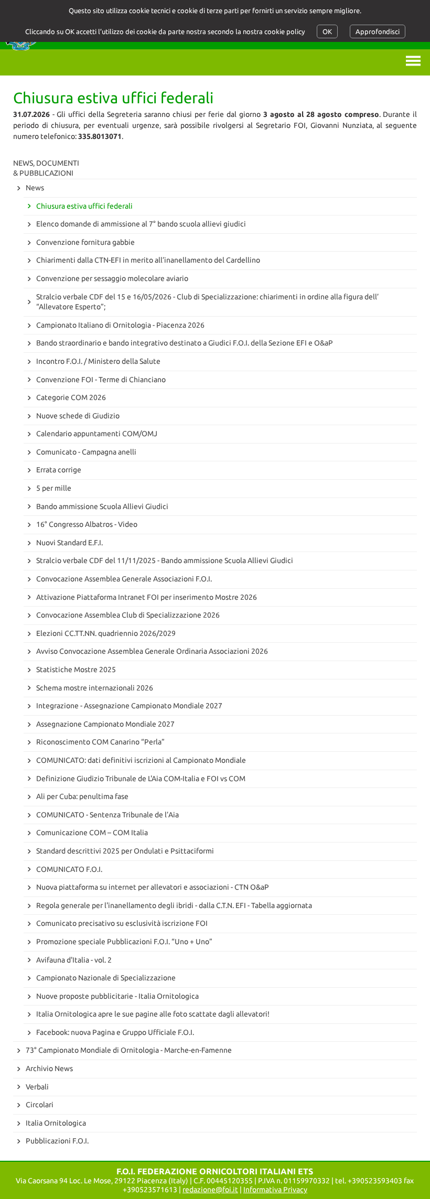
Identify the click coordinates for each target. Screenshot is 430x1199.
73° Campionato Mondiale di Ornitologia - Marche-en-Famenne (129, 1050)
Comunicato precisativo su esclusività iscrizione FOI (122, 923)
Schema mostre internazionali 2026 (94, 688)
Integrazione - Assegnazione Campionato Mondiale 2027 (129, 705)
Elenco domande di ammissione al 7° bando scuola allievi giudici (141, 224)
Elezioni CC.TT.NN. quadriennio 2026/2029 (106, 633)
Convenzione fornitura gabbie (85, 242)
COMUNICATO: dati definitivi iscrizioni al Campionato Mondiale (141, 760)
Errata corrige (58, 470)
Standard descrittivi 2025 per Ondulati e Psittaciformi (125, 851)
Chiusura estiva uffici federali (84, 206)
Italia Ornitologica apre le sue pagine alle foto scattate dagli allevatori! (153, 1014)
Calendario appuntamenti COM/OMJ (96, 433)
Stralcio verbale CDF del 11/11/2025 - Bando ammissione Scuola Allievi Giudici (164, 560)
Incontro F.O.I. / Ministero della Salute (98, 361)
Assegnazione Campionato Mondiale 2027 (105, 724)
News (35, 187)
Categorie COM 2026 (71, 397)
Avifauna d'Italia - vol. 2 (74, 960)
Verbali (37, 1087)
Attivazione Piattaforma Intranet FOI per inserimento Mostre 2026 (146, 597)
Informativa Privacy (275, 1189)
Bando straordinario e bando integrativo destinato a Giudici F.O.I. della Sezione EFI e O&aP (184, 343)
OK (327, 31)
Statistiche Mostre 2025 (76, 669)
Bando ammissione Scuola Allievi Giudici (102, 506)
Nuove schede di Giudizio (78, 416)
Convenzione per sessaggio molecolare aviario (112, 278)
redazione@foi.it (210, 1189)
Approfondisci (378, 31)
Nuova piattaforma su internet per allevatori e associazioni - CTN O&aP (152, 887)
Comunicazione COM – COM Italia (92, 832)
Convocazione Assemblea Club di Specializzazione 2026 (128, 615)
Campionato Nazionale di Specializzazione (106, 978)
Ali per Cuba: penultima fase (82, 796)
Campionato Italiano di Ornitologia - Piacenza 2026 (120, 325)
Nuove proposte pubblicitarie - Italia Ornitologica (117, 996)
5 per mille (53, 488)
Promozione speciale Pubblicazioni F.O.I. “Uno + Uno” (124, 941)
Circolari (39, 1104)
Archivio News (49, 1068)
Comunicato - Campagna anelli (86, 452)
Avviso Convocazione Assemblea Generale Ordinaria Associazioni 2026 (152, 651)
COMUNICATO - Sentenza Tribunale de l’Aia (107, 815)
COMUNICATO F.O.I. (69, 869)
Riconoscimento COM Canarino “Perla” (100, 742)
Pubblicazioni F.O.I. (57, 1141)
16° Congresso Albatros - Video (86, 524)
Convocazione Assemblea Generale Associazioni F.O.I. (124, 579)
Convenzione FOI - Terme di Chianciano (101, 379)
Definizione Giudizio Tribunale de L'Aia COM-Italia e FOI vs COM (140, 778)
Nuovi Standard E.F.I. (69, 542)
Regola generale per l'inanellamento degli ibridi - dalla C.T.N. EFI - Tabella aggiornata (174, 905)
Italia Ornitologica (56, 1123)
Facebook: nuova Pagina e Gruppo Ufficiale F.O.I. (115, 1032)
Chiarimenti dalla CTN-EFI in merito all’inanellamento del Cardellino (148, 260)
